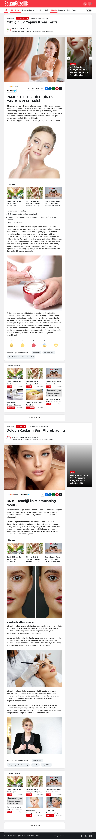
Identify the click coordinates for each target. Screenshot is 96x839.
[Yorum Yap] (33, 88)
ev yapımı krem (45, 108)
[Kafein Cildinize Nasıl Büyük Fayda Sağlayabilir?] (15, 197)
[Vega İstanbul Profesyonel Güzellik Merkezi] (34, 807)
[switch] (89, 10)
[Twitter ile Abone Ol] (12, 91)
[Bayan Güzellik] (16, 3)
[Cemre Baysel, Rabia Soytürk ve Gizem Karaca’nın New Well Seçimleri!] (53, 197)
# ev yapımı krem (49, 352)
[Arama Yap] (85, 4)
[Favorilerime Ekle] (28, 88)
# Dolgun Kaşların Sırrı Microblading (18, 765)
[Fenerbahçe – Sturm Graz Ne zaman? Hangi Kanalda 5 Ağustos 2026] (79, 466)
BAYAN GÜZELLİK (18, 29)
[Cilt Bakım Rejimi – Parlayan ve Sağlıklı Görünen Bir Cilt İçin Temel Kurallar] (34, 197)
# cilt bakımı (36, 352)
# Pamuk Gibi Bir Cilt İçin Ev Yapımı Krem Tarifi (21, 357)
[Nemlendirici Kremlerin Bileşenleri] (15, 399)
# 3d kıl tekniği (37, 760)
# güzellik (35, 765)
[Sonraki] (90, 58)
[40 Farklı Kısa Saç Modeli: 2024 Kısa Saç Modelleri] (79, 58)
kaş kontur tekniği (24, 626)
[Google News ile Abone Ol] (13, 86)
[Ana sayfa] (6, 10)
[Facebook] (81, 835)
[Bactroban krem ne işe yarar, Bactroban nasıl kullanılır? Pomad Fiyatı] (54, 399)
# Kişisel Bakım (46, 765)
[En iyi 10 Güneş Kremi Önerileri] (34, 399)
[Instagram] (90, 835)
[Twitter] (86, 835)
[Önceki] (68, 58)
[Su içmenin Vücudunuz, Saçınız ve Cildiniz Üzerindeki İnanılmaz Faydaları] (54, 807)
